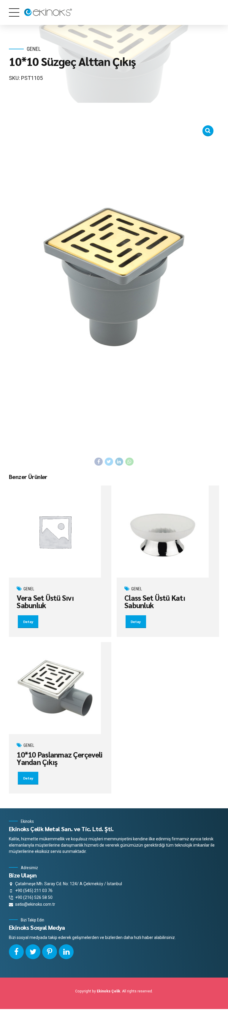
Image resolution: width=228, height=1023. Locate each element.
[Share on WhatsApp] (129, 462)
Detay (28, 621)
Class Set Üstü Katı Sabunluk (154, 601)
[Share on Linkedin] (119, 462)
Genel (34, 49)
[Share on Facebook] (98, 462)
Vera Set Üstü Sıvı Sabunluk (45, 601)
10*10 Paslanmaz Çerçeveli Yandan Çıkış (59, 758)
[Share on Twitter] (109, 462)
